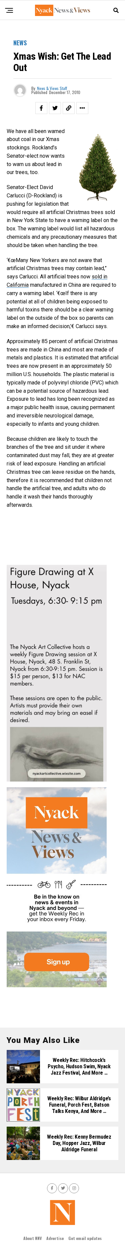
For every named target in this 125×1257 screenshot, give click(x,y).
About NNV (32, 1238)
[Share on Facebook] (41, 108)
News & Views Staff (52, 88)
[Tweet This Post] (55, 108)
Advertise (55, 1238)
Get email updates (85, 1238)
